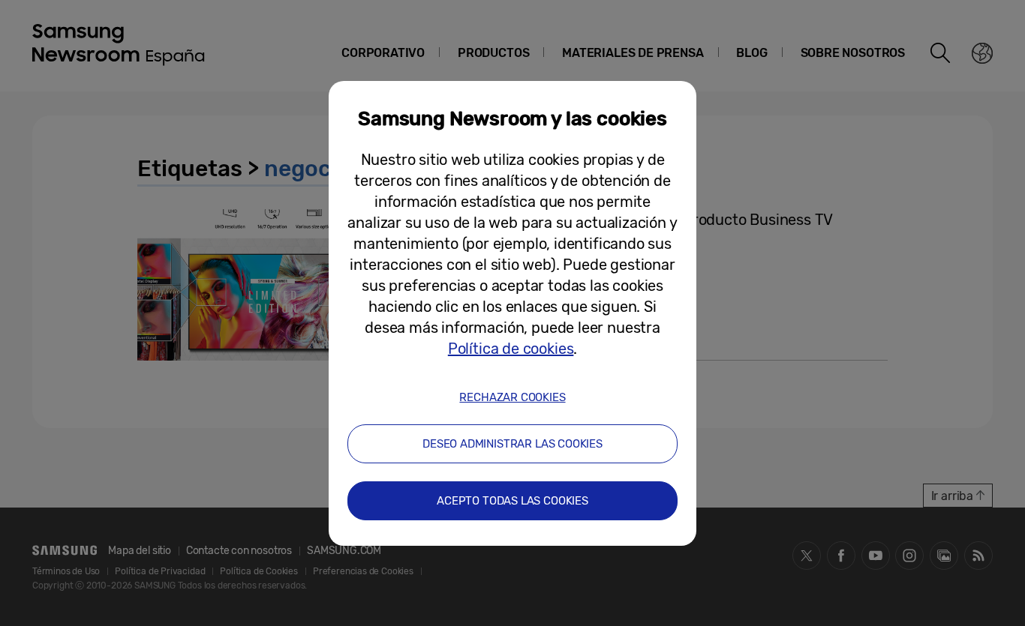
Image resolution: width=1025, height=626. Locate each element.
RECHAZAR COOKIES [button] (512, 397)
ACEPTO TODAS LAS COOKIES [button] (512, 501)
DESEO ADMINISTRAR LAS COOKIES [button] (512, 444)
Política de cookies (511, 349)
